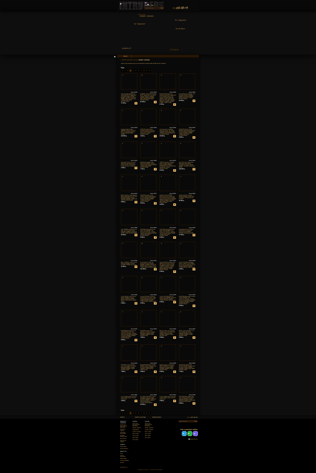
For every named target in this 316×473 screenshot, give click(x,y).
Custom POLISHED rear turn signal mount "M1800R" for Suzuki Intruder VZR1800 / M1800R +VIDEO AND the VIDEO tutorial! (168, 297)
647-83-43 (192, 417)
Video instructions (124, 448)
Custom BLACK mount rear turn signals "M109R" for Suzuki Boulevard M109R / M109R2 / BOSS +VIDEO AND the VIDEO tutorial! (129, 298)
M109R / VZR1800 (136, 427)
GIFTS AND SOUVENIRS (123, 433)
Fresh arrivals (123, 438)
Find (162, 8)
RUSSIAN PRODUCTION (123, 436)
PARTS (122, 417)
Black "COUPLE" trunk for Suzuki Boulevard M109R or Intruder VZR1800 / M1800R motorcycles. (129, 262)
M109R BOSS (135, 429)
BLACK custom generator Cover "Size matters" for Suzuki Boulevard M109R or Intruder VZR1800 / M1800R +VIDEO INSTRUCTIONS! (187, 332)
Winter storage (123, 458)
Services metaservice (123, 456)
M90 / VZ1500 (135, 433)
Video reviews (123, 446)
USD (152, 5)
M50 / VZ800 (135, 437)
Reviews (122, 462)
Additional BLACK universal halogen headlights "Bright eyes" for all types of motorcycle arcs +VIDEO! (187, 196)
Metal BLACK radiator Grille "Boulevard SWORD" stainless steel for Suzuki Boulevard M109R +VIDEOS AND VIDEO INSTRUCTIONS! (148, 164)
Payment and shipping (123, 441)
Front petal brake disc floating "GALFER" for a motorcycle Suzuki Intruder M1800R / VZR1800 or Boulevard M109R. (187, 230)
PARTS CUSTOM (127, 60)
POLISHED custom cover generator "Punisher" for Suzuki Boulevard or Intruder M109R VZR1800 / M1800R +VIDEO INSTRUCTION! (148, 332)
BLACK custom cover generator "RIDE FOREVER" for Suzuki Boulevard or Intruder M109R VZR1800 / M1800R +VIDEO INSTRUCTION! (168, 366)
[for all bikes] (179, 26)
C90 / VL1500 (135, 435)
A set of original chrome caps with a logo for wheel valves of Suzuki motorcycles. (168, 397)
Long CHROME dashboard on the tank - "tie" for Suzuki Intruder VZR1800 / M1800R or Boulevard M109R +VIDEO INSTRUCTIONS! (129, 230)
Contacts (174, 49)
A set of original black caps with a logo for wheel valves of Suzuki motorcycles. (129, 397)
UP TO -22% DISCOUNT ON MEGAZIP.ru (123, 426)
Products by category (122, 430)
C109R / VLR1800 (136, 431)
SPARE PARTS (156, 417)
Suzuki (125, 56)
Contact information (124, 460)
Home (121, 453)
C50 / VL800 (135, 439)
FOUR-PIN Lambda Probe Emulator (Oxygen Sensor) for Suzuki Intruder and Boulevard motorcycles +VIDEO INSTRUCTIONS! (148, 131)
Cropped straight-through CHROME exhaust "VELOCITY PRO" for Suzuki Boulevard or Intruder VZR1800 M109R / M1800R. (129, 131)
